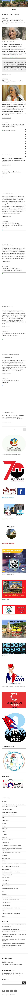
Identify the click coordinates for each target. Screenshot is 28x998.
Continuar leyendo (6, 74)
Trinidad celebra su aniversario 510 (10, 929)
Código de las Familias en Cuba (9, 812)
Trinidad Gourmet (6, 902)
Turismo (4, 910)
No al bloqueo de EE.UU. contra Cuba (10, 872)
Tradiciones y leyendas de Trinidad (10, 899)
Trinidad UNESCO (6, 905)
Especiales (4, 855)
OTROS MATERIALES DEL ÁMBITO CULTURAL (14, 58)
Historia (4, 861)
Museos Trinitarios (6, 869)
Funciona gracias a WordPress (8, 994)
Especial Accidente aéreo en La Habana (11, 845)
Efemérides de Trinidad (7, 840)
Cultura (4, 817)
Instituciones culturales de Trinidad (10, 866)
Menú (14, 9)
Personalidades (5, 877)
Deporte (4, 831)
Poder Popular (5, 883)
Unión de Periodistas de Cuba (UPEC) (11, 913)
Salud (3, 891)
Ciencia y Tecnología (7, 809)
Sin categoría (5, 894)
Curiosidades (5, 820)
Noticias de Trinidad (7, 874)
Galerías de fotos (6, 858)
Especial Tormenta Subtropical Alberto (11, 852)
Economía (4, 834)
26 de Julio (4, 801)
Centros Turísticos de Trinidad (9, 806)
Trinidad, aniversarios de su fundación (11, 908)
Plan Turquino (5, 880)
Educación (4, 837)
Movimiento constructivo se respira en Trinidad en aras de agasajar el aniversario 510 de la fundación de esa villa (13, 945)
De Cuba (4, 823)
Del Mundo (4, 829)
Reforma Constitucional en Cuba (10, 888)
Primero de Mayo (6, 885)
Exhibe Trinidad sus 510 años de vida (11, 932)
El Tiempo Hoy (5, 842)
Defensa (4, 826)
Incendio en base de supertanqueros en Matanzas (14, 863)
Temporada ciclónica (7, 897)
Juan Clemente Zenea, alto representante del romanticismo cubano (12, 225)
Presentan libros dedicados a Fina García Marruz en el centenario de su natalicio (13, 22)
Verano (4, 916)
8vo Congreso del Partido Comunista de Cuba (13, 804)
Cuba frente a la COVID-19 (8, 815)
